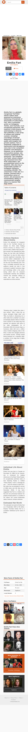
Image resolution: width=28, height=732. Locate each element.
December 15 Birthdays (14, 670)
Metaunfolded (6, 35)
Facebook (13, 699)
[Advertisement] (14, 19)
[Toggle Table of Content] (21, 227)
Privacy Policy (14, 697)
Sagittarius (14, 689)
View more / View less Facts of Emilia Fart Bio (14, 596)
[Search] (22, 2)
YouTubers (13, 35)
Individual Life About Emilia (12, 231)
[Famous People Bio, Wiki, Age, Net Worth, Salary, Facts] (4, 2)
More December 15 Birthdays (14, 656)
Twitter (20, 697)
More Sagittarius (14, 676)
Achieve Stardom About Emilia (13, 229)
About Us (7, 697)
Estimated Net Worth (11, 233)
